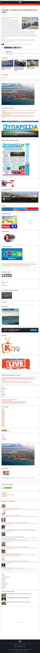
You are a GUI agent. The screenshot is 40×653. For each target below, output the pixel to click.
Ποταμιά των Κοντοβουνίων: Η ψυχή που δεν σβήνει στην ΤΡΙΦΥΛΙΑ (12, 536)
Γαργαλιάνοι (28, 264)
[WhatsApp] (18, 47)
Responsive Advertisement (20, 622)
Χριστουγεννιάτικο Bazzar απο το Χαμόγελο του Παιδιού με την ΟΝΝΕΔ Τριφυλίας (15, 561)
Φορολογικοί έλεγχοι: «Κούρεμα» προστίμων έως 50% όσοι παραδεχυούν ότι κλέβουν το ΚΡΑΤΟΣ (17, 377)
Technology (12, 4)
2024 (3, 411)
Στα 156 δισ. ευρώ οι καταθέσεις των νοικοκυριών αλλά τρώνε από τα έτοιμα (14, 381)
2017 (3, 418)
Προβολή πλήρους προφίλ (6, 431)
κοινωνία (34, 263)
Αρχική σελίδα (4, 7)
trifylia (31, 44)
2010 (3, 425)
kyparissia (15, 44)
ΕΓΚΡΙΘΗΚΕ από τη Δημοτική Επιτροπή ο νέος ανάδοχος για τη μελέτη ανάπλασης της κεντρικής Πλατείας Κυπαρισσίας (19, 114)
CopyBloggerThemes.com (27, 649)
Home (3, 280)
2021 (3, 414)
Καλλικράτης (13, 265)
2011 (3, 424)
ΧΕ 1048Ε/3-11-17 (4, 493)
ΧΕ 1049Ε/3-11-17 (4, 492)
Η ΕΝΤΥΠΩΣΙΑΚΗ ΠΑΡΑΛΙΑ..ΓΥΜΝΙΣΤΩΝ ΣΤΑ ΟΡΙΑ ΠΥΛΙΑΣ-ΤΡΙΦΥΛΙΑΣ (13, 568)
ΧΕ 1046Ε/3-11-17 (4, 496)
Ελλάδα (16, 263)
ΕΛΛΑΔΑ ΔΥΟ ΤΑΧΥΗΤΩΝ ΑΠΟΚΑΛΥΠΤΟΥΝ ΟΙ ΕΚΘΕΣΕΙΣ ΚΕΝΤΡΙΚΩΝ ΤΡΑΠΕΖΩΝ (15, 378)
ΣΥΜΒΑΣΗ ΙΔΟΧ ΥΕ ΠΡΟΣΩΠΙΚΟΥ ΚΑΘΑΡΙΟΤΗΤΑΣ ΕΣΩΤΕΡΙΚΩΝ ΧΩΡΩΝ (14, 401)
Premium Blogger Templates (17, 649)
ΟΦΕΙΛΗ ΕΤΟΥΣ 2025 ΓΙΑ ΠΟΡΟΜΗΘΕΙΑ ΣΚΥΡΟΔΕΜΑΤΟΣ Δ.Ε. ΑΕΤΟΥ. (14, 403)
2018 (3, 417)
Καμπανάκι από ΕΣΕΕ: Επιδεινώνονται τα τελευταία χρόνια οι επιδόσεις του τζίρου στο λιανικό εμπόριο (18, 116)
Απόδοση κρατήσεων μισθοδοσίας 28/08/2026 (9, 399)
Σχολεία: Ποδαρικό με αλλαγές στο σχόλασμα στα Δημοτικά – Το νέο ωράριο (14, 539)
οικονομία (10, 264)
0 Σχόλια (19, 14)
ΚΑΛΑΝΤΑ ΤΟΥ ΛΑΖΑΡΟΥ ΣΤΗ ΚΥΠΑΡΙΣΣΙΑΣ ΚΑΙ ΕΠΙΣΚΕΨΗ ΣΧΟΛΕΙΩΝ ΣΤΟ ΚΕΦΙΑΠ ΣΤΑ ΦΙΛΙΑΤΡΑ (19, 69)
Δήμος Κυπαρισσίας (5, 285)
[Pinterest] (15, 47)
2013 (3, 422)
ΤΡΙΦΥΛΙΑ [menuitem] (2, 391)
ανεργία (20, 265)
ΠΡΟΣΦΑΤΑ (8, 591)
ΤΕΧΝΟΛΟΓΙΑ (4, 578)
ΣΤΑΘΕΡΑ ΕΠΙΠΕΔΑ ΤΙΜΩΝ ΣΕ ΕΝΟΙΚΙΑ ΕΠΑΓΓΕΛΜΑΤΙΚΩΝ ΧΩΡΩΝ (6, 68)
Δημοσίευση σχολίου (5, 77)
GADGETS (21, 4)
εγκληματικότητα (4, 265)
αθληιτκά (27, 265)
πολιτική (20, 264)
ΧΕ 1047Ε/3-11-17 (4, 495)
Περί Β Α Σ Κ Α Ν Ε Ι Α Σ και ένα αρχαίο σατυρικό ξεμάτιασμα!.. (11, 515)
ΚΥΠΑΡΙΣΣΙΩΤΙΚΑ (27, 4)
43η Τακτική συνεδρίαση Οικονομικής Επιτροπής (31, 68)
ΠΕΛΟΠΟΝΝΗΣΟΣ (4, 583)
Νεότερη (2, 80)
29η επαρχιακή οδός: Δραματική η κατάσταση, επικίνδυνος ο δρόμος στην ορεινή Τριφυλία (16, 112)
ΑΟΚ (25, 264)
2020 (3, 415)
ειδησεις (7, 7)
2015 (3, 420)
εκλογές (31, 264)
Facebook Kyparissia (5, 282)
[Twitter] (13, 47)
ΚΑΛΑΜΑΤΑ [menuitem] (2, 389)
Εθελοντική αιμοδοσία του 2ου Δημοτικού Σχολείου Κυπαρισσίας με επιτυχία (19, 593)
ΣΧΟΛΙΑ (12, 591)
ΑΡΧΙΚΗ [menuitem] (2, 386)
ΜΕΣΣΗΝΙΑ (3, 575)
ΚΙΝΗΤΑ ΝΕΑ (4, 580)
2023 (3, 412)
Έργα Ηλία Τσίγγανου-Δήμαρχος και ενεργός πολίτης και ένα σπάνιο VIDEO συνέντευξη (16, 522)
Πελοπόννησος (14, 264)
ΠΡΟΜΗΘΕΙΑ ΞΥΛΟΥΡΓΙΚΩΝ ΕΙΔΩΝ (7, 494)
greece (12, 44)
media (23, 264)
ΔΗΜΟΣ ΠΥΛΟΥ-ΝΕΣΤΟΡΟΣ (6, 577)
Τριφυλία (9, 44)
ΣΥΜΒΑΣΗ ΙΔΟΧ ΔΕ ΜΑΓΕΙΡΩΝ (7, 400)
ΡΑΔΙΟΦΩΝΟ (4, 586)
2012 (3, 423)
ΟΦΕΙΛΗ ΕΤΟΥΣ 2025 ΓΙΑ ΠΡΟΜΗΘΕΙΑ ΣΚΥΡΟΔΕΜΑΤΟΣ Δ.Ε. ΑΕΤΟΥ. (13, 402)
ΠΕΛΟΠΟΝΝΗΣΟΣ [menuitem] (3, 388)
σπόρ (18, 264)
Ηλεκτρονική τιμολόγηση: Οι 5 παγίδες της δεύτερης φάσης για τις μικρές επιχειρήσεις (15, 382)
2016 (3, 419)
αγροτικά (6, 264)
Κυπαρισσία (28, 263)
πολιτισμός (3, 264)
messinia (24, 44)
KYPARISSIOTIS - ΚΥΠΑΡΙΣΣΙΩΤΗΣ (8, 501)
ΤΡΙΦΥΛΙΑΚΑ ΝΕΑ (33, 4)
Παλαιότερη (37, 80)
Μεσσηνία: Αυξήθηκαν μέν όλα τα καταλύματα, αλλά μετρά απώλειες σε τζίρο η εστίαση (15, 115)
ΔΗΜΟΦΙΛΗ (4, 591)
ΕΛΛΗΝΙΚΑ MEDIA (4, 584)
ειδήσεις (18, 263)
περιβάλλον (9, 265)
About (17, 651)
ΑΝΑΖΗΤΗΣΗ (4, 587)
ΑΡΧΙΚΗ (2, 4)
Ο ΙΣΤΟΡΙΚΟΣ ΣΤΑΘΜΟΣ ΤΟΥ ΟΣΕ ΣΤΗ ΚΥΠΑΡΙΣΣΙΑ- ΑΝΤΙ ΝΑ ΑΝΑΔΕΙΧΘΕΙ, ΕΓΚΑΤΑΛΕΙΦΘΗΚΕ (18, 529)
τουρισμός (34, 264)
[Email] (20, 47)
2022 (3, 413)
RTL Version (25, 651)
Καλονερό (17, 265)
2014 (3, 421)
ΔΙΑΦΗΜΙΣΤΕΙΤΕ (4, 439)
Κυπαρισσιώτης (23, 265)
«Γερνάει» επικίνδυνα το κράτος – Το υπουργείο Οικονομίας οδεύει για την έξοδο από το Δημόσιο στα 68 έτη (19, 379)
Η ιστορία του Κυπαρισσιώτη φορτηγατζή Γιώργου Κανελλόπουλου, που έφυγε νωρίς (15, 546)
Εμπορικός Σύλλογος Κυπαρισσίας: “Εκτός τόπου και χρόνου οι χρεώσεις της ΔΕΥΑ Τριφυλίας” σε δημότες (19, 110)
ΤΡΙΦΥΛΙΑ (3, 436)
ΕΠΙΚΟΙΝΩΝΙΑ (7, 4)
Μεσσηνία (31, 263)
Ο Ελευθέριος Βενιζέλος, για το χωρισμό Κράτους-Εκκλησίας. (11, 508)
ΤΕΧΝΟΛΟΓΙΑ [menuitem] (3, 396)
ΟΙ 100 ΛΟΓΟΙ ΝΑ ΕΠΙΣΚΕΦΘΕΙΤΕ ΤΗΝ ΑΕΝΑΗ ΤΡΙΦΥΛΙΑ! (11, 553)
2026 (3, 409)
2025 (3, 410)
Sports (17, 4)
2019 (3, 416)
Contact (20, 651)
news (28, 44)
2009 (3, 426)
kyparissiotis (20, 44)
